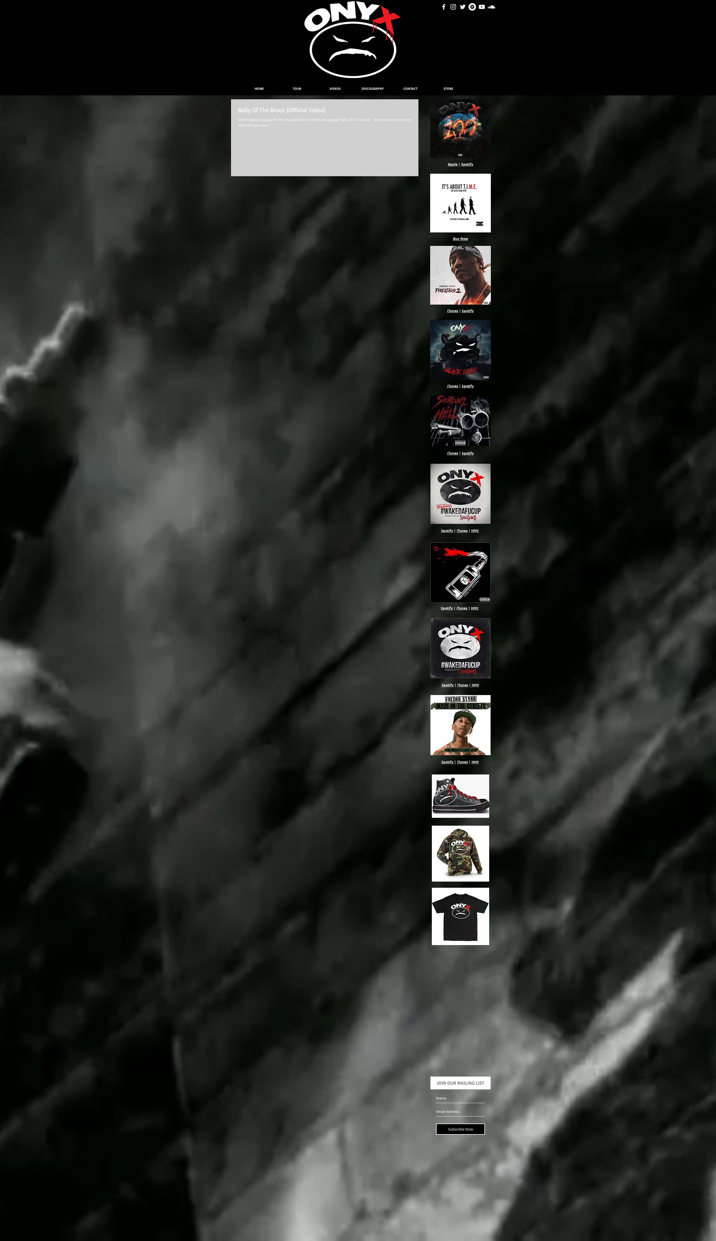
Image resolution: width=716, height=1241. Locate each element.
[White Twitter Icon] (463, 7)
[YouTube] (482, 7)
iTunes (452, 311)
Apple (453, 164)
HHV (475, 530)
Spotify (467, 164)
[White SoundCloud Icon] (491, 7)
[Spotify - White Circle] (472, 7)
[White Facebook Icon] (443, 7)
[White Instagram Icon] (453, 7)
